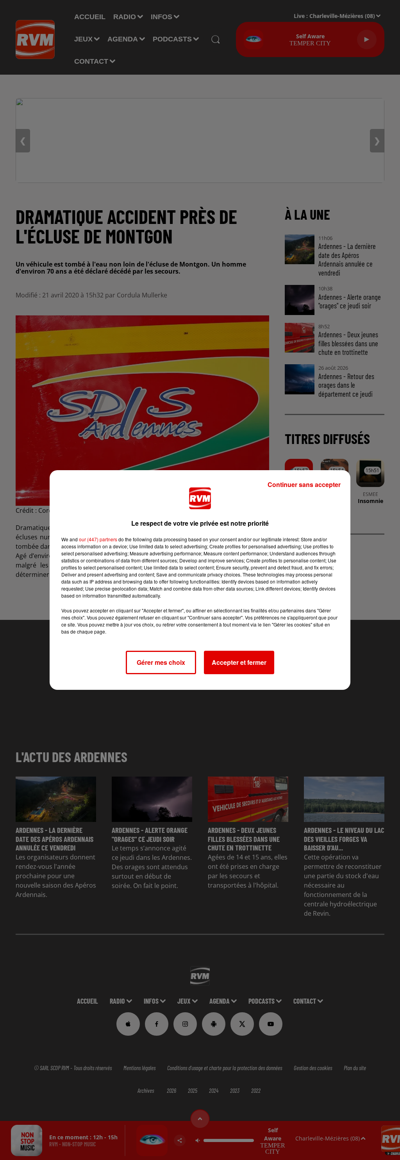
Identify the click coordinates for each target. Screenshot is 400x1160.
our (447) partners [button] (98, 539)
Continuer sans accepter (304, 484)
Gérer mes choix (161, 662)
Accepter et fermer (239, 662)
